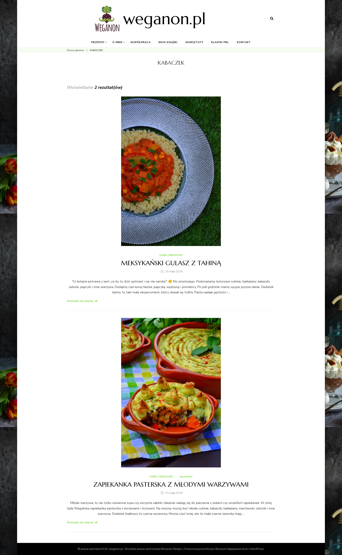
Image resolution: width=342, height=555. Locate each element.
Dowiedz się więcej (80, 301)
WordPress (257, 549)
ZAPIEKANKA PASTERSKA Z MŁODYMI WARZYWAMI (171, 484)
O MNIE (117, 42)
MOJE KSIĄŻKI (168, 42)
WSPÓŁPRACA (140, 42)
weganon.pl (164, 19)
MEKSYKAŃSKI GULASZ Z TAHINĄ (171, 263)
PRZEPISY (97, 42)
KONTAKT (244, 42)
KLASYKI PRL (220, 42)
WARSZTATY (194, 42)
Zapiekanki (185, 476)
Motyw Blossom (215, 549)
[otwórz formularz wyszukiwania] (271, 18)
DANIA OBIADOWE (171, 255)
